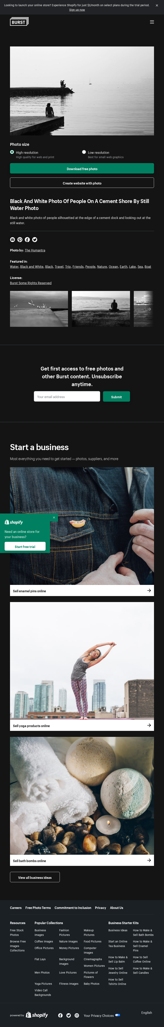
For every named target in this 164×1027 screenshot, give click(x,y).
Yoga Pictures (43, 983)
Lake (132, 266)
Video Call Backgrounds (43, 992)
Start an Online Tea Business (117, 943)
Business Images (40, 932)
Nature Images (68, 941)
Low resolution (98, 152)
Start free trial (25, 546)
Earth (123, 266)
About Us (116, 907)
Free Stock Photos (17, 932)
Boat (148, 266)
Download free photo (82, 168)
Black (49, 266)
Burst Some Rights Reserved (31, 282)
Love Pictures (68, 972)
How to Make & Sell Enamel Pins (142, 945)
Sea (140, 266)
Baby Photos (91, 983)
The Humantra (35, 249)
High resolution (27, 152)
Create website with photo (82, 182)
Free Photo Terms (38, 907)
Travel (59, 266)
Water (14, 266)
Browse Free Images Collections (18, 945)
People (90, 266)
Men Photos (42, 972)
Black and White (31, 266)
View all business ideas (35, 877)
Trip (68, 266)
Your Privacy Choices (99, 1015)
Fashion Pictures (64, 932)
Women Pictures (94, 965)
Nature (102, 266)
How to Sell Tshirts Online (117, 981)
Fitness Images (68, 983)
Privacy (100, 907)
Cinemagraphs (93, 959)
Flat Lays (40, 959)
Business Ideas (117, 930)
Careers (16, 907)
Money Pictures (69, 947)
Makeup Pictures (89, 932)
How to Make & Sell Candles (142, 970)
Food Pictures (92, 941)
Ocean (113, 266)
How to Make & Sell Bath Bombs (143, 932)
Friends (78, 266)
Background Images (66, 961)
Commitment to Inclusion (73, 907)
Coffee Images (44, 941)
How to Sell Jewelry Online (117, 970)
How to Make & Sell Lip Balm (118, 959)
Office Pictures (44, 947)
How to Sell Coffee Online (142, 959)
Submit (116, 396)
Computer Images (90, 949)
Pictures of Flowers (91, 974)
